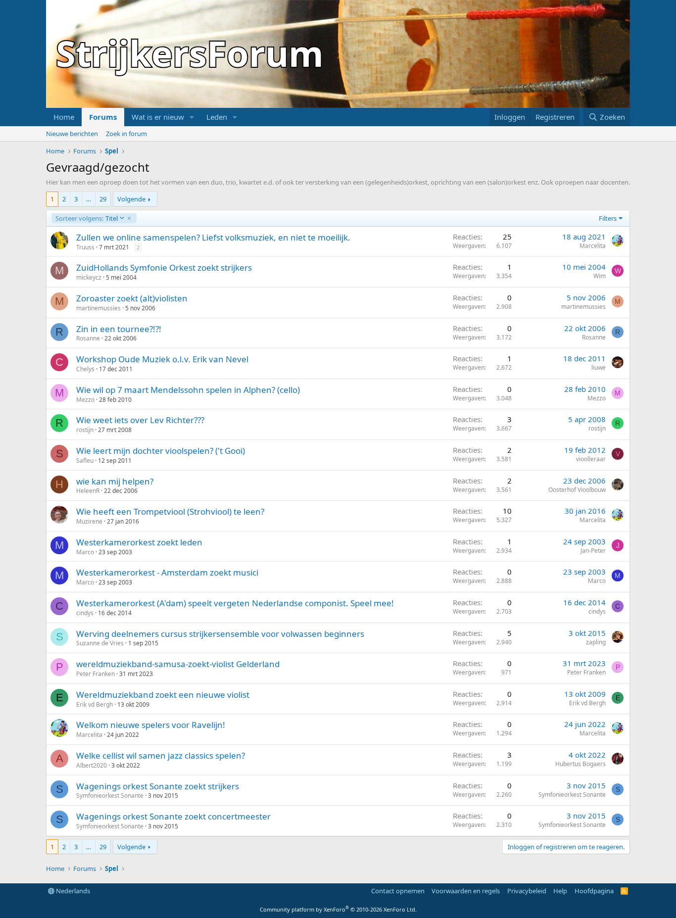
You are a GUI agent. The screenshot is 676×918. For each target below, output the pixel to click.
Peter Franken (95, 674)
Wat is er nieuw (158, 117)
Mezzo (85, 399)
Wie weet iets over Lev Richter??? (140, 420)
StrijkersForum (190, 53)
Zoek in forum (126, 133)
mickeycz (88, 277)
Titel (86, 218)
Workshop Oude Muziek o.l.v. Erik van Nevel (162, 359)
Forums (103, 117)
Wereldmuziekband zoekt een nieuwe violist (162, 694)
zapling (596, 642)
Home (63, 117)
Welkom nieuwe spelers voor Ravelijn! (150, 724)
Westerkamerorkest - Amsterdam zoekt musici (167, 572)
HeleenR (87, 490)
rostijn (85, 430)
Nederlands (72, 890)
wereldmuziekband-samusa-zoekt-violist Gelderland (178, 664)
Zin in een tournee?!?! (118, 329)
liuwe (598, 367)
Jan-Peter (593, 550)
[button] (192, 117)
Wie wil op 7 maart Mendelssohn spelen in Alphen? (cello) (188, 389)
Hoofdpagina (594, 890)
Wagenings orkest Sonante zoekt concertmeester (173, 816)
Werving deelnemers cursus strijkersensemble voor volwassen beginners (220, 633)
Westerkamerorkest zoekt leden (139, 542)
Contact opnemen (398, 890)
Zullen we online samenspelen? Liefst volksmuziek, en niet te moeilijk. (213, 237)
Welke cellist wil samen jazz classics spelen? (160, 755)
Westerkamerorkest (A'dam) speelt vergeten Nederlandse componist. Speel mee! (235, 603)
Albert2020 (91, 765)
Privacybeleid (526, 890)
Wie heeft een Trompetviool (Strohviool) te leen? (170, 511)
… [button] (88, 198)
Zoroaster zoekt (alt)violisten (132, 298)
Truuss (85, 247)
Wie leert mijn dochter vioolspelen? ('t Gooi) (160, 450)
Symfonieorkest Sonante (110, 795)
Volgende (131, 198)
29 (102, 198)
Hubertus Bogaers (580, 764)
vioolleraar (591, 459)
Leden (216, 117)
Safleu (85, 460)
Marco (85, 552)
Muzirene (89, 521)
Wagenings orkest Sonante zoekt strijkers (157, 786)
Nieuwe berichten (72, 133)
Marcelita (592, 246)
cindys (85, 613)
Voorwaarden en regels (466, 890)
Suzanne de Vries (100, 643)
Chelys (85, 369)
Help (560, 890)
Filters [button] (608, 218)
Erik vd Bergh (94, 704)
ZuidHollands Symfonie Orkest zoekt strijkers (164, 267)
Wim (599, 276)
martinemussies (98, 308)
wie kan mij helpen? (114, 481)
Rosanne (88, 338)
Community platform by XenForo (338, 909)
